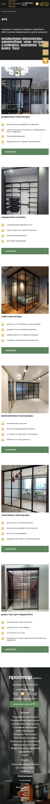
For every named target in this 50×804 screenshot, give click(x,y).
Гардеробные (11, 41)
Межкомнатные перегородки (17, 416)
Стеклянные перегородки (15, 515)
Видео (6, 48)
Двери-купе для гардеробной (17, 615)
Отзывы (39, 41)
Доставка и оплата (25, 768)
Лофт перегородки (11, 317)
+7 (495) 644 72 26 (25, 689)
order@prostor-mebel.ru (25, 698)
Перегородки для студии (25, 745)
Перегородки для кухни (25, 738)
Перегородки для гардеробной (25, 741)
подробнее (10, 151)
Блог (15, 48)
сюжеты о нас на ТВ (24, 703)
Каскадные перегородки (25, 734)
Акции (25, 755)
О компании (10, 44)
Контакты (29, 44)
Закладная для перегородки (25, 764)
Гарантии (25, 771)
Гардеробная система (13, 217)
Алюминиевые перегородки (25, 724)
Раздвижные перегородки (21, 38)
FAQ (41, 44)
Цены (27, 41)
